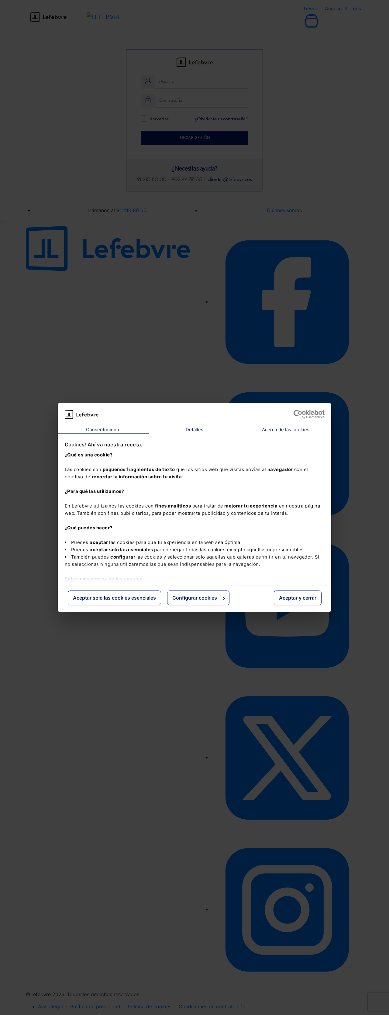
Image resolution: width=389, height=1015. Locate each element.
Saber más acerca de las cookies (104, 579)
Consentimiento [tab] (103, 429)
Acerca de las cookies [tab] (285, 429)
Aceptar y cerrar (297, 598)
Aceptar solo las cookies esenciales (114, 598)
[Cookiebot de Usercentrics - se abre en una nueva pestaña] (298, 414)
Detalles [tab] (195, 429)
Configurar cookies (194, 598)
